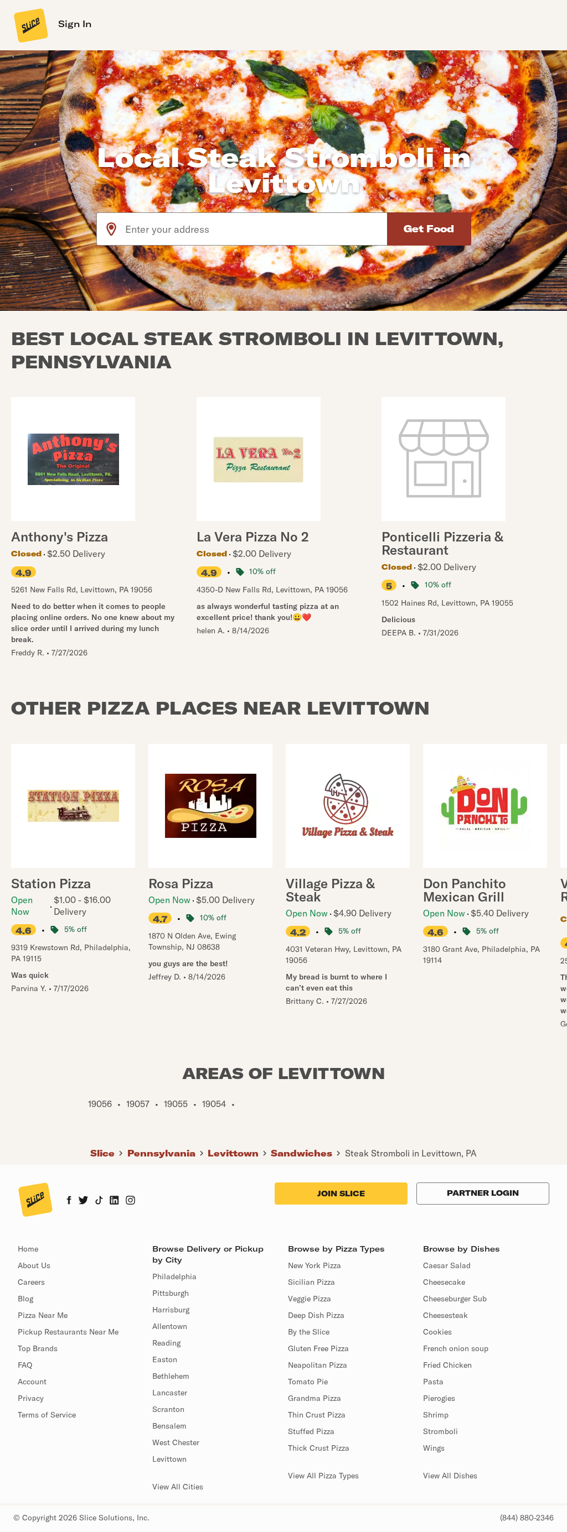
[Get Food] (429, 229)
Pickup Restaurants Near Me (68, 1332)
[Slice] (30, 24)
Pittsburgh (170, 1293)
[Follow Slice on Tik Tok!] (99, 1201)
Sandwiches (301, 1153)
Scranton (168, 1409)
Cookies (437, 1332)
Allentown (169, 1326)
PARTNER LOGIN (483, 1193)
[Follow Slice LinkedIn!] (114, 1201)
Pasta (433, 1382)
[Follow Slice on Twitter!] (83, 1201)
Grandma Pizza (314, 1398)
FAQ (25, 1365)
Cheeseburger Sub (455, 1299)
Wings (434, 1448)
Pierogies (439, 1398)
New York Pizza (314, 1265)
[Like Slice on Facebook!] (68, 1201)
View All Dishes (450, 1476)
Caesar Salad (447, 1265)
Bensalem (169, 1426)
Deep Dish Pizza (316, 1315)
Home (28, 1249)
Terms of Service (47, 1415)
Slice (102, 1153)
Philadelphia (174, 1276)
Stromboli (440, 1431)
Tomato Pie (308, 1382)
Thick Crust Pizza (318, 1448)
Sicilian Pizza (311, 1282)
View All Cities (177, 1487)
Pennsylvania (161, 1153)
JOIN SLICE (341, 1193)
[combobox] (256, 229)
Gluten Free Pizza (318, 1348)
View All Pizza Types (323, 1476)
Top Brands (38, 1348)
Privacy (31, 1398)
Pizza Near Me (43, 1315)
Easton (164, 1359)
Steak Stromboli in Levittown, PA (411, 1153)
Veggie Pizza (309, 1299)
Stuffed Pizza (311, 1431)
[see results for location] (111, 229)
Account (32, 1382)
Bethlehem (170, 1376)
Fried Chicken (447, 1365)
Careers (31, 1282)
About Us (34, 1265)
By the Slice (308, 1332)
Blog (25, 1299)
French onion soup (455, 1348)
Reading (166, 1343)
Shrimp (436, 1415)
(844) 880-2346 (527, 1518)
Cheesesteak (445, 1315)
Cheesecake (444, 1282)
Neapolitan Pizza (317, 1365)
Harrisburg (170, 1310)
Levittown (233, 1153)
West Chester (175, 1442)
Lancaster (169, 1393)
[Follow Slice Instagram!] (131, 1201)
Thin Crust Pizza (317, 1415)
